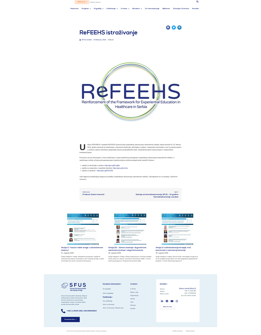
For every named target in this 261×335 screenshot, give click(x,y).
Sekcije (132, 298)
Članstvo (133, 305)
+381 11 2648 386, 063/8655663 (82, 311)
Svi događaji (107, 289)
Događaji (97, 8)
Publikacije (111, 8)
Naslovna (74, 8)
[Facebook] (167, 301)
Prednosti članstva (95, 2)
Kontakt (195, 8)
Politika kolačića (190, 331)
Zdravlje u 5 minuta (181, 8)
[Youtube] (172, 301)
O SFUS (133, 289)
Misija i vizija (134, 292)
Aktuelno (136, 8)
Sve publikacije (107, 301)
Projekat (85, 8)
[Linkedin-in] (162, 301)
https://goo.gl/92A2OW (105, 171)
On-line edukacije (152, 8)
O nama (124, 8)
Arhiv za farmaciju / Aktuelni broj (113, 308)
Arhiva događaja (108, 293)
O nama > (134, 284)
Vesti (131, 302)
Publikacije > (107, 297)
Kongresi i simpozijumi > (112, 284)
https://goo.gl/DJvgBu (112, 165)
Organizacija (134, 295)
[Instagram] (177, 301)
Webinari (166, 8)
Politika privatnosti (178, 331)
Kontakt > (163, 284)
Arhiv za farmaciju (108, 304)
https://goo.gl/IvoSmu (120, 168)
